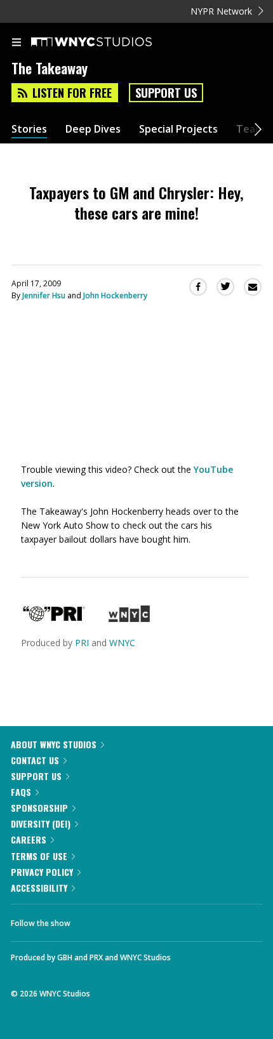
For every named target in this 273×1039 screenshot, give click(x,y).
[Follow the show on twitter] (127, 919)
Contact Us (35, 760)
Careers (28, 839)
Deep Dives (93, 129)
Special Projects (178, 129)
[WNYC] (129, 618)
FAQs (21, 791)
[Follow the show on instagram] (162, 919)
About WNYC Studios (54, 744)
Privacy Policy (42, 871)
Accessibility (39, 887)
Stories (29, 129)
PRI (82, 643)
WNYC (122, 643)
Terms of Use (39, 856)
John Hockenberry (115, 295)
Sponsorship (39, 807)
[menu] (16, 43)
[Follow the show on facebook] (92, 919)
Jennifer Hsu (43, 295)
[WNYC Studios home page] (107, 42)
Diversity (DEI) (40, 823)
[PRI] (54, 618)
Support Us (166, 92)
